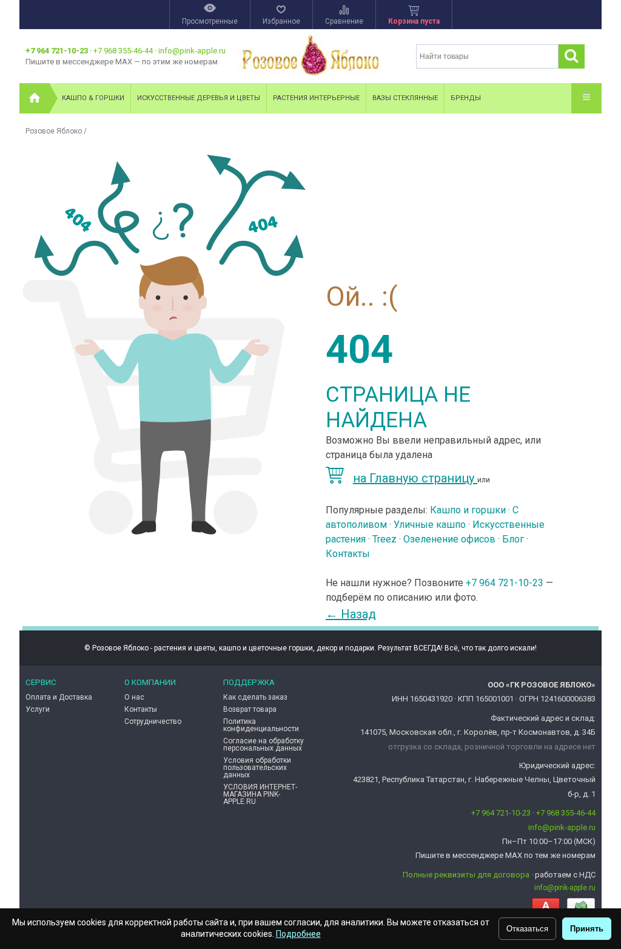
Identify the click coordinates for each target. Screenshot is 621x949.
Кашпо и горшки (468, 510)
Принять (586, 928)
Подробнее (298, 934)
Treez (384, 539)
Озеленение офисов (449, 539)
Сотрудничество (152, 721)
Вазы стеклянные (405, 98)
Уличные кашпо (430, 524)
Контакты (348, 553)
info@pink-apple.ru (192, 50)
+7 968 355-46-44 (123, 50)
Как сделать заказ (255, 697)
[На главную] (34, 98)
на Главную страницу (415, 478)
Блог (513, 539)
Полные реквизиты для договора (466, 874)
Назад (351, 614)
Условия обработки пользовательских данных (257, 767)
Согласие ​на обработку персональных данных (263, 744)
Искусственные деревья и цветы (198, 98)
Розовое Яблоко (53, 131)
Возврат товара (250, 709)
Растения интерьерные (316, 98)
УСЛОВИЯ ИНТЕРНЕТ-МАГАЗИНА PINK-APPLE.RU (260, 794)
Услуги (37, 709)
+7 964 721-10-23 (56, 50)
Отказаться (527, 928)
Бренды (466, 98)
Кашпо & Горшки (93, 98)
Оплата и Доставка (58, 697)
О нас (134, 697)
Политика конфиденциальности (261, 725)
